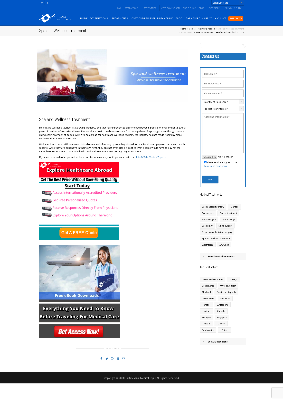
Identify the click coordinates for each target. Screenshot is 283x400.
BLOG (201, 8)
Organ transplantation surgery (217, 232)
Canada (221, 311)
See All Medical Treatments (221, 256)
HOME (118, 8)
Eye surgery (208, 213)
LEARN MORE (214, 8)
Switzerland (222, 304)
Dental (234, 206)
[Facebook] (47, 2)
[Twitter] (42, 2)
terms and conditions (215, 166)
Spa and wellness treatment (216, 238)
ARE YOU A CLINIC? (233, 8)
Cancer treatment (228, 213)
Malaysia (206, 317)
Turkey (233, 279)
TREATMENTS (150, 8)
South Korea (208, 285)
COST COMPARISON (170, 8)
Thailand (206, 292)
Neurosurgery (209, 219)
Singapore (222, 317)
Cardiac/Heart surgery (213, 206)
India (206, 311)
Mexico (221, 323)
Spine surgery (225, 225)
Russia (206, 323)
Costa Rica (225, 298)
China (224, 330)
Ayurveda (224, 244)
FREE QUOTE (236, 18)
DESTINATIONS (132, 8)
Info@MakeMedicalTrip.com (151, 157)
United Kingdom (228, 285)
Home (183, 28)
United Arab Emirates (212, 279)
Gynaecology (228, 219)
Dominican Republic (226, 292)
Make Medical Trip (143, 378)
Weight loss (207, 244)
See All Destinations (218, 341)
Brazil (206, 304)
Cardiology (207, 225)
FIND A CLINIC (189, 8)
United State (208, 298)
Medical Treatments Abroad (202, 28)
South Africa (208, 330)
